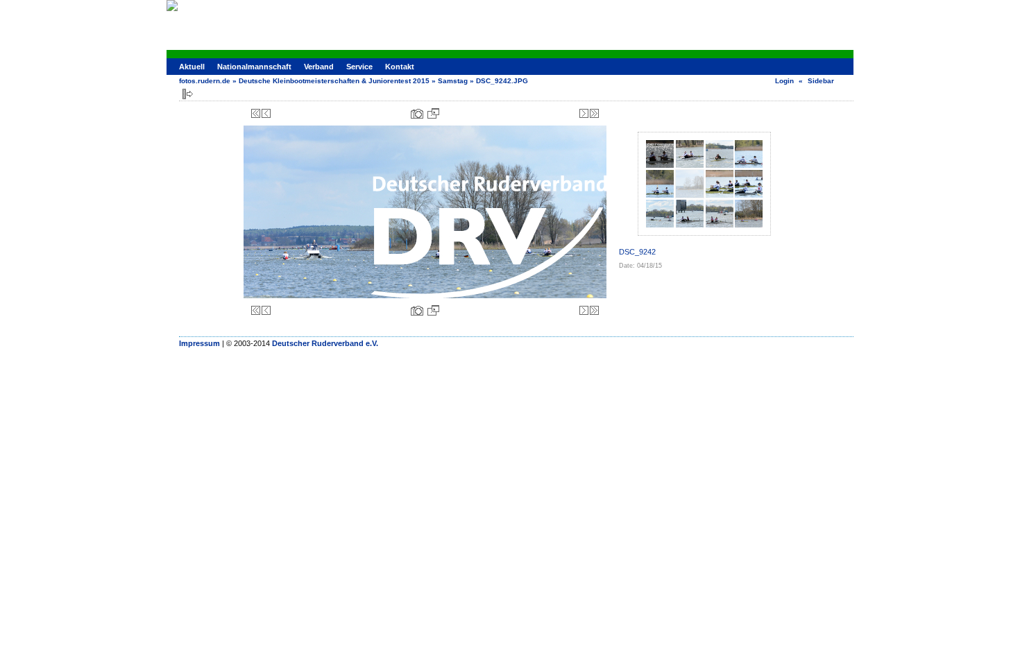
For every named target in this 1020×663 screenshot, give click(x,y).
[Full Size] (433, 113)
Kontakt (399, 66)
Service (359, 66)
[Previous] (266, 113)
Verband (319, 66)
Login (784, 81)
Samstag (453, 81)
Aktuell (192, 66)
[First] (255, 113)
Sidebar (821, 81)
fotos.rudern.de (204, 81)
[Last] (594, 113)
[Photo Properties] (417, 113)
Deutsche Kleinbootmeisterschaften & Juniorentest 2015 (334, 81)
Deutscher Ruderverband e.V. (325, 343)
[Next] (584, 113)
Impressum (199, 343)
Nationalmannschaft (254, 66)
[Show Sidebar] (187, 94)
